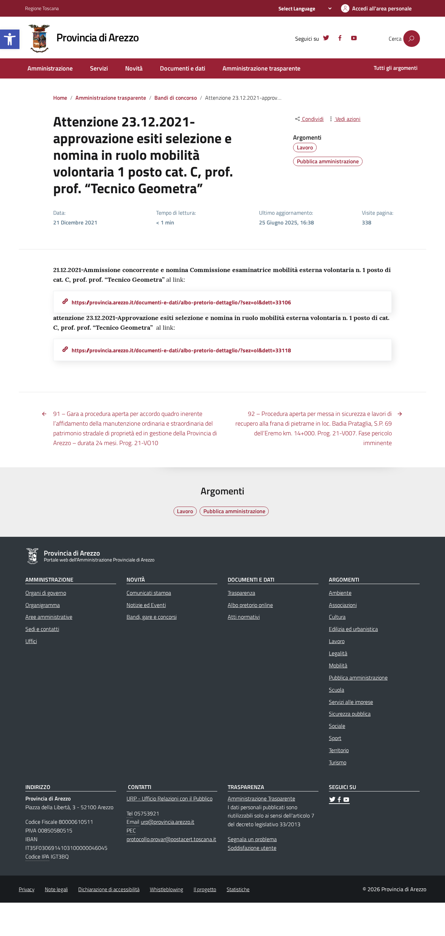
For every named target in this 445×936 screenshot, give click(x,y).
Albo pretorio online (250, 605)
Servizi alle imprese (351, 702)
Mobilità (338, 665)
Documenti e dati (182, 68)
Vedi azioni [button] (347, 119)
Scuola (336, 689)
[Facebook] (340, 39)
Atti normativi (244, 617)
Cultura (337, 617)
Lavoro (305, 147)
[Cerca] (411, 38)
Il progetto (205, 889)
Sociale (337, 726)
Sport (335, 738)
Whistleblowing (166, 889)
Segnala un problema (252, 839)
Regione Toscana (42, 8)
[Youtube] (353, 39)
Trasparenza (241, 593)
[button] (9, 39)
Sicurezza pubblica (350, 713)
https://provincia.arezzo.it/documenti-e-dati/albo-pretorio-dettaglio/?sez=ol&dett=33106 (181, 302)
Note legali (56, 889)
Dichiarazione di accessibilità (108, 889)
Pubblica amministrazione (328, 161)
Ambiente (340, 593)
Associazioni (343, 605)
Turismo (337, 762)
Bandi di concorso (175, 97)
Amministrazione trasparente (261, 68)
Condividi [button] (312, 119)
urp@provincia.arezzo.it (167, 822)
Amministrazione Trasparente (261, 798)
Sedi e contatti (42, 629)
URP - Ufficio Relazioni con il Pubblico (169, 798)
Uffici (31, 641)
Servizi (99, 68)
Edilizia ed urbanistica (353, 629)
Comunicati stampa (149, 593)
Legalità (338, 653)
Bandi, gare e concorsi (152, 617)
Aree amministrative (48, 617)
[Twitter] (326, 39)
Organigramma (42, 605)
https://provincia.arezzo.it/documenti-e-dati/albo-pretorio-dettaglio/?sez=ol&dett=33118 (181, 350)
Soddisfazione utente (252, 848)
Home (60, 97)
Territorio (339, 750)
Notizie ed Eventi (146, 605)
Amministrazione (50, 68)
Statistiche (238, 889)
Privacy (26, 889)
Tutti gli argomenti (396, 68)
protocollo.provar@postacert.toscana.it (171, 839)
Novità (134, 68)
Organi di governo (45, 593)
